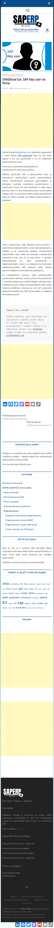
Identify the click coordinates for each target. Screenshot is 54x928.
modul (24, 593)
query (43, 597)
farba (44, 584)
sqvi (46, 603)
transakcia (21, 607)
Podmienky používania (41, 900)
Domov (13, 897)
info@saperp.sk (15, 335)
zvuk (34, 608)
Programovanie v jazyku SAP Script (19, 524)
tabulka (4, 608)
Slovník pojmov (9, 876)
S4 (15, 603)
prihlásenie (26, 597)
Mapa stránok (27, 903)
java (40, 589)
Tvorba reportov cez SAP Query (18, 529)
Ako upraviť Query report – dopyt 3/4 (18, 843)
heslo (31, 589)
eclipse (38, 584)
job (48, 589)
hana (26, 589)
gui (21, 588)
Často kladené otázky (11, 873)
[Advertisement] (27, 120)
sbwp (34, 603)
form (8, 588)
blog (26, 584)
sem (29, 464)
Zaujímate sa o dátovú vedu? (22, 912)
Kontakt (40, 562)
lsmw (11, 593)
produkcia (35, 598)
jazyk (44, 589)
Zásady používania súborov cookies (17, 900)
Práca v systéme (10, 501)
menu (17, 593)
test (10, 608)
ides (36, 589)
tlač (13, 608)
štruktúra (40, 608)
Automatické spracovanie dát (16, 506)
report (10, 603)
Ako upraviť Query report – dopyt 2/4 (18, 858)
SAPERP (19, 829)
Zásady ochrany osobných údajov (32, 897)
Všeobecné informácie (12, 74)
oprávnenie (40, 593)
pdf (46, 593)
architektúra (14, 584)
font (3, 589)
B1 (21, 584)
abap (5, 583)
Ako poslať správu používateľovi (15, 848)
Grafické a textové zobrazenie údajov (18, 853)
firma (48, 584)
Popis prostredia (10, 492)
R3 (4, 602)
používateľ (23, 88)
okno (32, 593)
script (40, 603)
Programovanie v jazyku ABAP (17, 520)
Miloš (6, 88)
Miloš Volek (26, 909)
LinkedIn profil (37, 909)
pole (5, 597)
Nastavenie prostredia (13, 497)
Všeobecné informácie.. (12, 483)
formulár (38, 329)
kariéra (15, 88)
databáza (32, 584)
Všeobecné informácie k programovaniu (21, 515)
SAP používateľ (25, 155)
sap (29, 88)
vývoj (29, 608)
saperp (27, 603)
